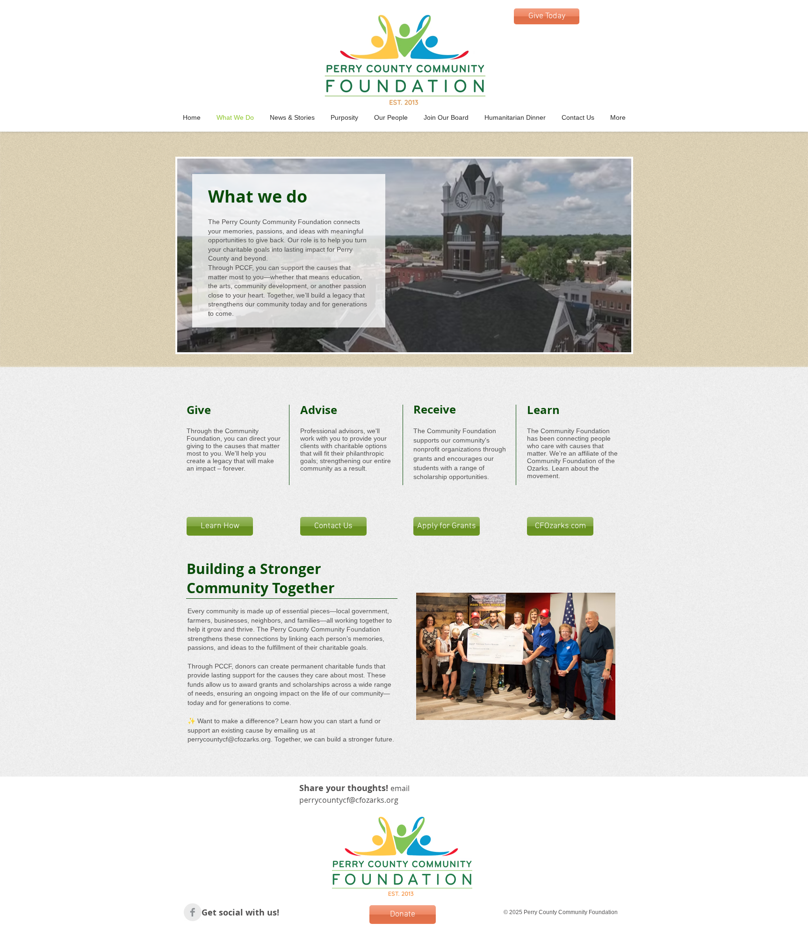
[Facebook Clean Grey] (193, 912)
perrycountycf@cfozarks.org (229, 739)
